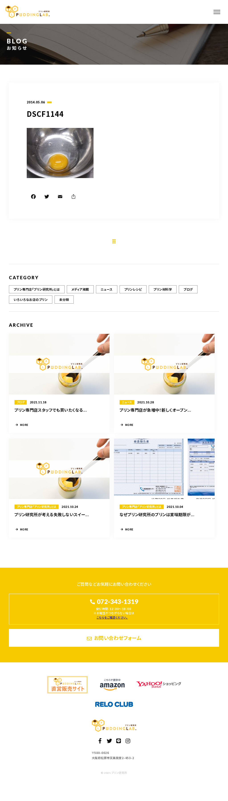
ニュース (107, 289)
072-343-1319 (117, 601)
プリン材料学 (162, 289)
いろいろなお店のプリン (31, 299)
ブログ (188, 289)
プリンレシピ (133, 289)
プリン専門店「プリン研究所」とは (37, 289)
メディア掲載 (80, 289)
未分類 (64, 299)
